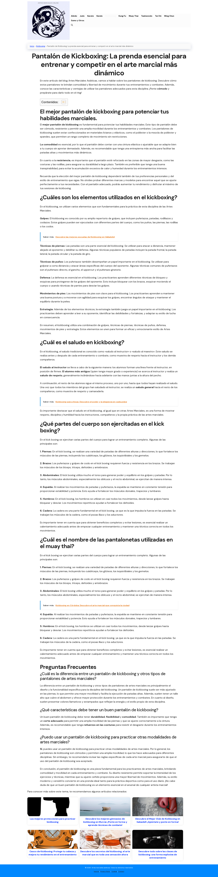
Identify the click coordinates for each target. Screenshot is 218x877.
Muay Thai (133, 16)
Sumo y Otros (77, 20)
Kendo (100, 16)
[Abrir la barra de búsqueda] (72, 25)
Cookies (114, 871)
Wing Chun (169, 16)
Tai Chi (158, 16)
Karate (90, 16)
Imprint (96, 871)
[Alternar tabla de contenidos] (62, 102)
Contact (121, 871)
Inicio (32, 46)
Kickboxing (110, 16)
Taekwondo (146, 16)
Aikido (74, 16)
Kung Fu (122, 16)
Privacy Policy (105, 871)
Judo (82, 16)
